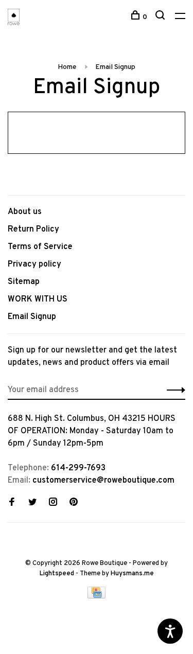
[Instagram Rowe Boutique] (53, 503)
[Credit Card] (96, 596)
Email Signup (115, 67)
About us (25, 212)
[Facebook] (12, 503)
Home (67, 67)
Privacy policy (34, 264)
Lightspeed (57, 574)
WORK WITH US (37, 299)
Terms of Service (40, 247)
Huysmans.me (132, 574)
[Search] (161, 17)
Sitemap (24, 282)
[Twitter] (32, 503)
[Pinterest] (73, 503)
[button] (173, 390)
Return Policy (33, 229)
